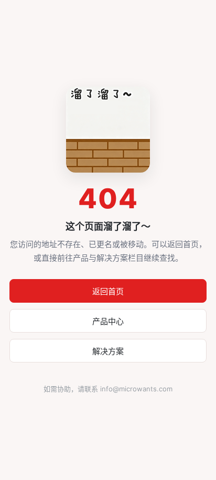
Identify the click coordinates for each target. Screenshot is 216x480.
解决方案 (108, 351)
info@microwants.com (136, 389)
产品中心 (108, 321)
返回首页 (108, 291)
